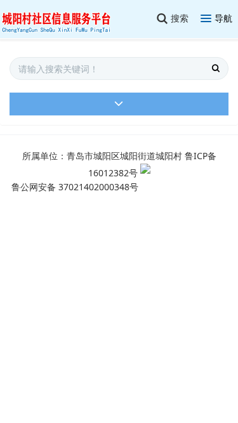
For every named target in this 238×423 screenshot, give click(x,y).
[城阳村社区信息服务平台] (63, 19)
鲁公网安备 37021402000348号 (74, 187)
